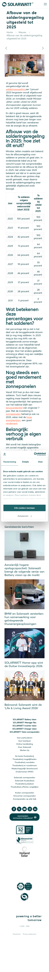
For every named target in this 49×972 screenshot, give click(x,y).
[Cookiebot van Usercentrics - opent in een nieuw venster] (34, 454)
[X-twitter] (19, 809)
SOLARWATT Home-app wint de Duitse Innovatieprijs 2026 (23, 664)
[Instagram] (29, 809)
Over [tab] (40, 461)
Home (10, 32)
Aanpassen (23, 516)
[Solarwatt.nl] (17, 4)
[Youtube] (24, 809)
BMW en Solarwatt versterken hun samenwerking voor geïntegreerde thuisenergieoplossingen (23, 619)
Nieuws (22, 32)
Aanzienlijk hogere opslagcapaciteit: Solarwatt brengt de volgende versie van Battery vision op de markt (24, 570)
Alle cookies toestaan (24, 508)
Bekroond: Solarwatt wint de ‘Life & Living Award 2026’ (23, 706)
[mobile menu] (45, 4)
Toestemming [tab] (9, 461)
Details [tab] (25, 461)
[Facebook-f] (14, 809)
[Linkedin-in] (35, 809)
